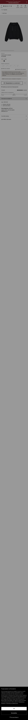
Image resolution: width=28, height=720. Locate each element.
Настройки (14, 713)
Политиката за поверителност (12, 703)
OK (14, 708)
